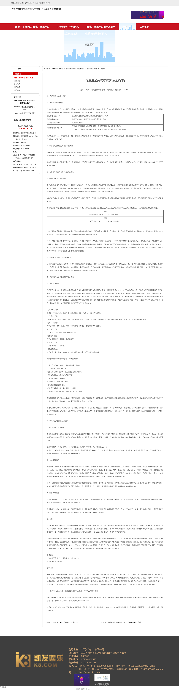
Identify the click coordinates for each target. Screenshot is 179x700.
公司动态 (17, 84)
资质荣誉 (19, 33)
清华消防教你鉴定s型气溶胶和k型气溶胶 (124, 622)
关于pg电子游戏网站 (68, 27)
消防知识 (17, 87)
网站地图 (3, 687)
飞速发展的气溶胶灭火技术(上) (65, 622)
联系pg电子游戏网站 (96, 33)
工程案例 (144, 27)
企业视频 (36, 33)
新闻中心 (127, 27)
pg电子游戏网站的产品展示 (100, 27)
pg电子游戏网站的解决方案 (63, 33)
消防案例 (17, 90)
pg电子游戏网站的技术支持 (23, 78)
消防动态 (17, 81)
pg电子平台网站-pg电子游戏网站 (32, 27)
